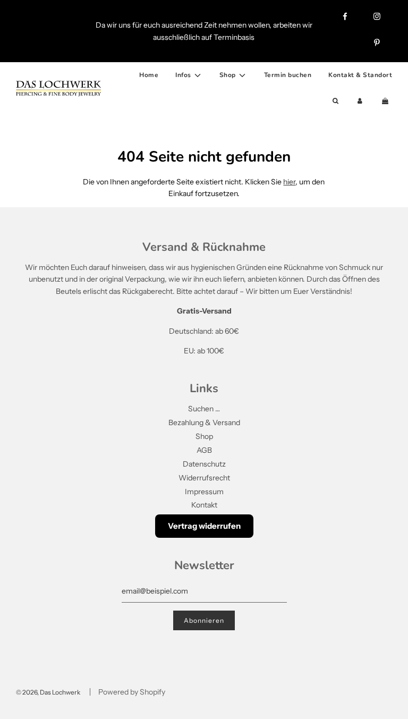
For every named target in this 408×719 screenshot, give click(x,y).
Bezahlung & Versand (204, 422)
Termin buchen (288, 75)
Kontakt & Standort (360, 75)
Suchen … (204, 408)
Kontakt (204, 505)
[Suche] (335, 101)
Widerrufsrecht (204, 478)
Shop (204, 436)
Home (148, 75)
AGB (204, 450)
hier (289, 182)
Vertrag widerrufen (204, 526)
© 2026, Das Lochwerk (48, 692)
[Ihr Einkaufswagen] (386, 101)
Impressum (204, 491)
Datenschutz (204, 464)
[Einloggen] (359, 101)
